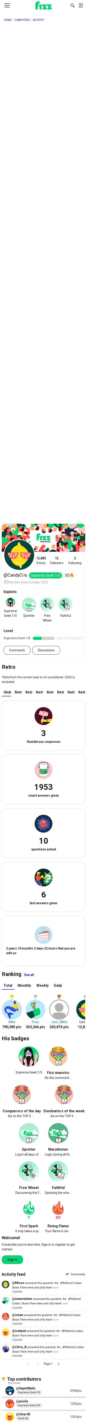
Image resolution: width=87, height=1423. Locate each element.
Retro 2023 (39, 692)
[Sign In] (81, 5)
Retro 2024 (28, 692)
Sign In (12, 1259)
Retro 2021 (60, 692)
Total (8, 985)
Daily (58, 985)
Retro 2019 (81, 692)
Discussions (46, 650)
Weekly (42, 985)
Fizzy (35, 1022)
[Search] (72, 5)
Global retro (7, 692)
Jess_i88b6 (59, 1022)
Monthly (24, 985)
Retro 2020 (71, 692)
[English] (43, 5)
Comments (17, 650)
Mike (11, 1022)
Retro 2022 (50, 692)
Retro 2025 (18, 692)
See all (29, 975)
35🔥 (69, 575)
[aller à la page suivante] (58, 1363)
